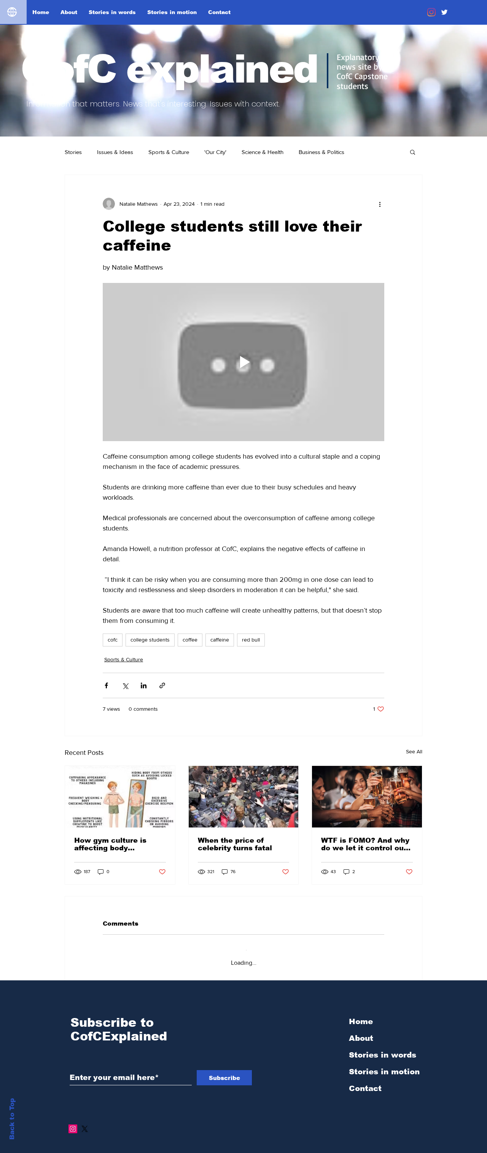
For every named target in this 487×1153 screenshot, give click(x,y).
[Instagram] (431, 12)
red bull (251, 640)
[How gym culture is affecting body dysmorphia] (120, 796)
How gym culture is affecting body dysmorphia (110, 844)
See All (414, 751)
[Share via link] (162, 685)
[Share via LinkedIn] (143, 685)
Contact (365, 1082)
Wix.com (297, 1149)
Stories (73, 152)
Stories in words (382, 1049)
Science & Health (262, 152)
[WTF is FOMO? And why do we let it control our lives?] (367, 796)
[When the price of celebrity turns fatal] (244, 796)
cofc (113, 640)
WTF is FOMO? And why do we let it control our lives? (365, 844)
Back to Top (12, 1119)
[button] (412, 152)
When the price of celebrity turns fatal (235, 844)
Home (361, 1015)
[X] (84, 1122)
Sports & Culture (168, 152)
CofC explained (169, 69)
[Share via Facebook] (106, 685)
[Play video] (243, 362)
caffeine (219, 640)
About (361, 1032)
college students (150, 640)
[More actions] (379, 203)
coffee (190, 640)
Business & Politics (321, 152)
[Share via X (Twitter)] (125, 685)
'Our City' (215, 152)
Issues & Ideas (115, 152)
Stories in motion (384, 1065)
